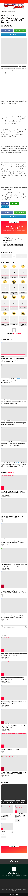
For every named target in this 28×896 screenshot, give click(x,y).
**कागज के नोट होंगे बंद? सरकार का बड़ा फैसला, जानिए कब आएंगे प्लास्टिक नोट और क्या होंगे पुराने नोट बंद (20, 815)
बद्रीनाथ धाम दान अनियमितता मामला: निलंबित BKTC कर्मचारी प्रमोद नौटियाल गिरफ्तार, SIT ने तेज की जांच (13, 492)
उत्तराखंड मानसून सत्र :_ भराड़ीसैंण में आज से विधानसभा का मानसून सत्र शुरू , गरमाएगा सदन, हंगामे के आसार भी (14, 565)
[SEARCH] (24, 1)
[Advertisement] (14, 90)
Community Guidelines (8, 892)
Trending (2, 586)
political (8, 355)
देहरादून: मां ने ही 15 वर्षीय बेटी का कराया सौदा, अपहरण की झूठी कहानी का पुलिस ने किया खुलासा (14, 654)
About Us (22, 892)
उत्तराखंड (17, 355)
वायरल (24, 355)
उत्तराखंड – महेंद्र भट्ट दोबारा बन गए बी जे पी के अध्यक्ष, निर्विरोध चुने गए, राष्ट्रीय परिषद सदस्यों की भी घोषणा (13, 465)
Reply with (26, 627)
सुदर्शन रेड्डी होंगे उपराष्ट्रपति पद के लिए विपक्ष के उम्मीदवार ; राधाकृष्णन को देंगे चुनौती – (12, 516)
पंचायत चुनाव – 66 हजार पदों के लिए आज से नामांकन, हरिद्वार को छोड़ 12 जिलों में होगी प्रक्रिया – (13, 444)
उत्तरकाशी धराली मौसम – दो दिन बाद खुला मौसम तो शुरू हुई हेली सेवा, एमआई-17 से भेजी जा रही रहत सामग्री (13, 541)
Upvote (6, 256)
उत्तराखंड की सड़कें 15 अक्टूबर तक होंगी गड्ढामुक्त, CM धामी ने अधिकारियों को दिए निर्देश (7, 815)
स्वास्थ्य (2, 356)
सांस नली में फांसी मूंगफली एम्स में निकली (10, 749)
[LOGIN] (26, 1)
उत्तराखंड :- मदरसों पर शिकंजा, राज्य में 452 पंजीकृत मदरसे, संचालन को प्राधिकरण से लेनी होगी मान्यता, (13, 616)
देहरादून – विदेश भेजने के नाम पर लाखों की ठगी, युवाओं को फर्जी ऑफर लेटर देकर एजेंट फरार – (14, 726)
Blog (8, 399)
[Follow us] (22, 1)
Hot (2, 488)
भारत (21, 355)
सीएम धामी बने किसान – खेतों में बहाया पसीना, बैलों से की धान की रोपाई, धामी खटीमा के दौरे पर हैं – (13, 402)
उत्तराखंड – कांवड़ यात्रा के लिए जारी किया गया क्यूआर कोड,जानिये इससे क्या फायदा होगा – (13, 423)
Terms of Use (16, 892)
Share (2, 39)
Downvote (21, 256)
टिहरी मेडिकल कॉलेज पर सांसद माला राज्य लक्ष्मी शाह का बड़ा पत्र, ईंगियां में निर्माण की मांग (13, 702)
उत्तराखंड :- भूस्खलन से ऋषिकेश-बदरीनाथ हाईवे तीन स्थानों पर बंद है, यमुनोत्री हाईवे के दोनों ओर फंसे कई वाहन (14, 591)
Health (2, 355)
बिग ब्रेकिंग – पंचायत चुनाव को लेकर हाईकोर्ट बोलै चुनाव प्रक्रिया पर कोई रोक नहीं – (13, 381)
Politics (12, 355)
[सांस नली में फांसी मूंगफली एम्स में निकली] (14, 740)
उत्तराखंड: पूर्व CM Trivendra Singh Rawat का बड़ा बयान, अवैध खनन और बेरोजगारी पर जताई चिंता (13, 772)
